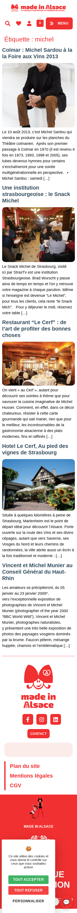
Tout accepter (28, 879)
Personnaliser (28, 901)
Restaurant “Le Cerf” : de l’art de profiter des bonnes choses (36, 328)
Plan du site (25, 766)
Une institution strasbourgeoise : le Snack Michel (36, 194)
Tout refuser (28, 890)
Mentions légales (31, 776)
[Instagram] (41, 719)
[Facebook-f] (27, 719)
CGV (15, 785)
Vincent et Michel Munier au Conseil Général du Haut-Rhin (37, 571)
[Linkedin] (55, 719)
